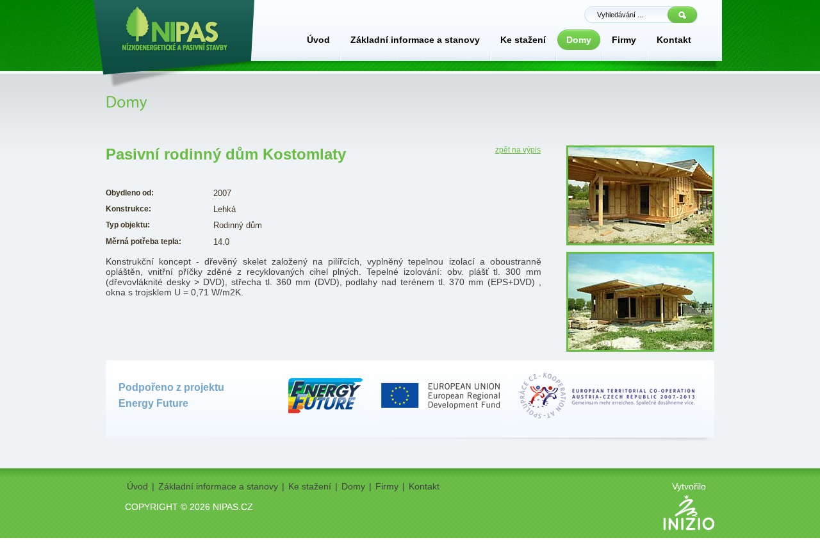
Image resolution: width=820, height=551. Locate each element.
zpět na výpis (518, 149)
